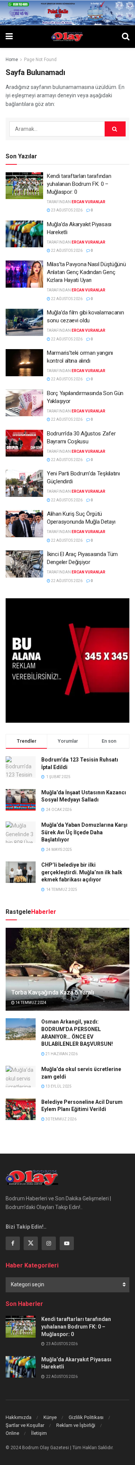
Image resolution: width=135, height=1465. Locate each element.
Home (12, 59)
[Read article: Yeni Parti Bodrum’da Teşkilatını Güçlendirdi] (24, 483)
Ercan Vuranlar (88, 202)
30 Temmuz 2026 (60, 1119)
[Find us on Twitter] (31, 1243)
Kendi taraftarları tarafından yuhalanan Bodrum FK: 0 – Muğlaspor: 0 (79, 184)
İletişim (39, 1433)
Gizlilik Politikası (86, 1417)
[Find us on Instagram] (49, 1243)
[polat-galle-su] (67, 12)
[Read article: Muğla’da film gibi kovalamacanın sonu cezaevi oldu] (24, 322)
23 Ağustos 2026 (66, 210)
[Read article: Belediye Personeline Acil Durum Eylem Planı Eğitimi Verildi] (21, 1109)
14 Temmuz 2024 (30, 1003)
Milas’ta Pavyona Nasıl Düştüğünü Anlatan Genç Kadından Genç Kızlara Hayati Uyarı (86, 272)
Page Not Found (40, 59)
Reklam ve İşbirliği (75, 1425)
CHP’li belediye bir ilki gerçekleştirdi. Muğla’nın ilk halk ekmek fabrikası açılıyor (81, 872)
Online (12, 1433)
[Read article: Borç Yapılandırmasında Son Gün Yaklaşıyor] (24, 403)
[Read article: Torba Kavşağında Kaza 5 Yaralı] (67, 972)
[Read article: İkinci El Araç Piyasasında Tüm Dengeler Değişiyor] (24, 564)
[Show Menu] (9, 36)
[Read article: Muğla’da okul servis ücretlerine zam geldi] (21, 1076)
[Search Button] (125, 36)
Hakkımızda (19, 1417)
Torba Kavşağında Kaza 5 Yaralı (52, 992)
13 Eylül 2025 (58, 1086)
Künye (50, 1417)
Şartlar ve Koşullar (25, 1425)
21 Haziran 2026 (61, 1054)
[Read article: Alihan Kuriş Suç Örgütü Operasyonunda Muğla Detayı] (24, 523)
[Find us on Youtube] (67, 1243)
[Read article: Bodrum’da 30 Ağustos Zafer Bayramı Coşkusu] (24, 443)
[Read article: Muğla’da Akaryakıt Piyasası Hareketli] (24, 234)
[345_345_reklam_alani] (67, 660)
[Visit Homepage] (67, 36)
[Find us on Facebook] (13, 1243)
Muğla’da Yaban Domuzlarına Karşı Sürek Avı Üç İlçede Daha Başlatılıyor (84, 832)
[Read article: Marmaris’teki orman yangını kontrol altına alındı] (24, 362)
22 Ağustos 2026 (66, 250)
